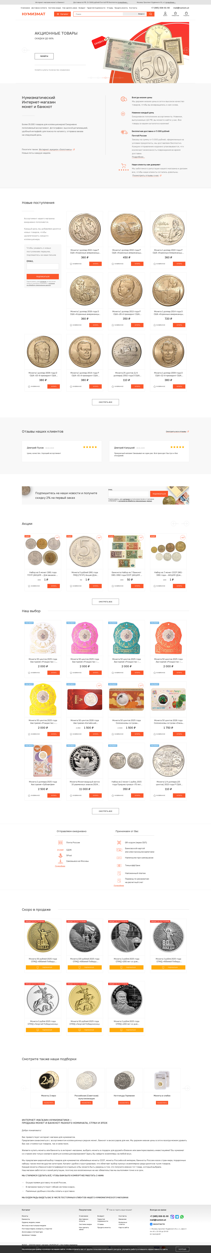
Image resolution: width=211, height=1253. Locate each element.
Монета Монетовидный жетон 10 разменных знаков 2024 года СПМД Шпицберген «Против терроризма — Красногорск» (85, 783)
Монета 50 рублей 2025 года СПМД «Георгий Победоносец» (84, 1022)
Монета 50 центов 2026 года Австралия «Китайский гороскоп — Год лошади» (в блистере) (85, 721)
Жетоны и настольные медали (34, 1225)
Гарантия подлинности (96, 8)
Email (30, 261)
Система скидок (54, 8)
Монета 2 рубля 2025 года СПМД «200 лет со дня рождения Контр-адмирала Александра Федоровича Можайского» (126, 1022)
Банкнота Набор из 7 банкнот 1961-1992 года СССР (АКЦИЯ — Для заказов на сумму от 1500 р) (126, 573)
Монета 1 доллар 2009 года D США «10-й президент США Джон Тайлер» (43, 374)
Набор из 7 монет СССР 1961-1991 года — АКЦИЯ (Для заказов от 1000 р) (168, 573)
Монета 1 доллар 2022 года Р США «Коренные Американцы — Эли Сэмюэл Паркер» (168, 251)
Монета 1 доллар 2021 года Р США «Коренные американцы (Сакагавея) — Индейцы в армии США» (84, 251)
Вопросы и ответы (123, 1223)
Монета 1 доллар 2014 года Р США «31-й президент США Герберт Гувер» (84, 374)
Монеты (25, 1216)
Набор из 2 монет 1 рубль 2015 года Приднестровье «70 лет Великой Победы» (127, 783)
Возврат (82, 8)
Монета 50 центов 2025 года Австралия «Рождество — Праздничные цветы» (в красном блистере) (168, 660)
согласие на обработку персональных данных (135, 501)
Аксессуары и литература (32, 1232)
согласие (43, 281)
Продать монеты (121, 8)
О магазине (25, 8)
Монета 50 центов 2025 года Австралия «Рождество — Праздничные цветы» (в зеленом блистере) (126, 660)
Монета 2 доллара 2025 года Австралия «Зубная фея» (43, 783)
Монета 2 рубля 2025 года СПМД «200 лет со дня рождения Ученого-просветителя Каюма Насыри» (126, 960)
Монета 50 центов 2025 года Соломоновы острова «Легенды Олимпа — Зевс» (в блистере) (126, 721)
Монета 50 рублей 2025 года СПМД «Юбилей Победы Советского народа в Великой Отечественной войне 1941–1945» (43, 960)
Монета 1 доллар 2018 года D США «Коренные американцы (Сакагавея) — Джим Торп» (84, 312)
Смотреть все (105, 402)
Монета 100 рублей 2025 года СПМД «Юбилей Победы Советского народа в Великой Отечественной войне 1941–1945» (85, 960)
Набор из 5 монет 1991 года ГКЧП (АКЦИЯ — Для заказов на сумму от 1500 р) (42, 573)
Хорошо (182, 1249)
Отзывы (110, 8)
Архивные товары (29, 1235)
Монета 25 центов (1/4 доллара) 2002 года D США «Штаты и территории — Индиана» (127, 374)
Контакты (133, 8)
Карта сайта (124, 1227)
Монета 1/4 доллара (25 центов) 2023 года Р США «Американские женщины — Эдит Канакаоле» (168, 783)
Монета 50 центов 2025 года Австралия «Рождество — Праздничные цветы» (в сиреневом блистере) (85, 660)
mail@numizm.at (181, 8)
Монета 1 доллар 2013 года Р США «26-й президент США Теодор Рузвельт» (126, 312)
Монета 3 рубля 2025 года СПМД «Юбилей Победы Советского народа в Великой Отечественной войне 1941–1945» (168, 960)
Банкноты (26, 1219)
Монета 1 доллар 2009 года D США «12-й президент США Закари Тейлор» (168, 374)
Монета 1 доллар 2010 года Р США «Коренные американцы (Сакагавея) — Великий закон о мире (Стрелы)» (126, 251)
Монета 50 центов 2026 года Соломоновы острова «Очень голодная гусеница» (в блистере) (168, 721)
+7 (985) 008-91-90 (160, 8)
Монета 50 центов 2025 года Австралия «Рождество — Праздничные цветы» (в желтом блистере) (43, 721)
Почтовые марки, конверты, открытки (37, 1229)
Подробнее (60, 866)
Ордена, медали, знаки (31, 1222)
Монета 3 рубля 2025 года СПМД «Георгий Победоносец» (43, 1022)
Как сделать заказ (70, 8)
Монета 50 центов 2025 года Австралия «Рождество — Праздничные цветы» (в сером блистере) (43, 660)
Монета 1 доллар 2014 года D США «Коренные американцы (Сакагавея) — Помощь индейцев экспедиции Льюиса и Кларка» (168, 312)
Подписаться (42, 276)
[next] (187, 1088)
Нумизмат (33, 14)
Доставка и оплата (39, 8)
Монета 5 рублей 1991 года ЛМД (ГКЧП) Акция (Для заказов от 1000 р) (85, 573)
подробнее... (123, 2)
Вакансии (122, 1219)
